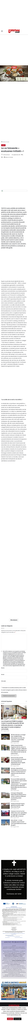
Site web (3, 681)
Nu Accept (17, 1019)
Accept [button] (10, 1019)
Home (3, 142)
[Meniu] (2, 31)
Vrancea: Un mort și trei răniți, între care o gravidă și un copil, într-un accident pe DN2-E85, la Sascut (19, 813)
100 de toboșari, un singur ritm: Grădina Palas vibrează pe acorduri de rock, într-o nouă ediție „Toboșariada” (18, 738)
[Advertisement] (14, 14)
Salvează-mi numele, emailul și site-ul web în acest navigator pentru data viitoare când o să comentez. (14, 690)
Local (7, 142)
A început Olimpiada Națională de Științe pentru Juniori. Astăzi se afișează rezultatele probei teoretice (18, 796)
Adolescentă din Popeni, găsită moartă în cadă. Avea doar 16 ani (18, 805)
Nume (2, 668)
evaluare (14, 620)
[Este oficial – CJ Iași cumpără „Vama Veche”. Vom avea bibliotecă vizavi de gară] (5, 822)
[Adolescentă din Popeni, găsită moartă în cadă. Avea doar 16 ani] (5, 806)
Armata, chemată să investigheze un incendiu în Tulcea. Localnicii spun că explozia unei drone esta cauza (18, 772)
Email (2, 674)
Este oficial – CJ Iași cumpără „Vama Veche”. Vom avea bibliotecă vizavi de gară (18, 822)
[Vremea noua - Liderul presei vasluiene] (14, 31)
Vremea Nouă (6, 154)
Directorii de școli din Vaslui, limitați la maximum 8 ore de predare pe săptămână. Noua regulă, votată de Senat (18, 761)
